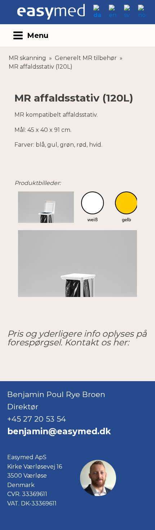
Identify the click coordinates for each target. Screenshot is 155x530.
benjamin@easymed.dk (59, 431)
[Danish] (98, 15)
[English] (114, 15)
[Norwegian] (143, 15)
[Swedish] (128, 15)
